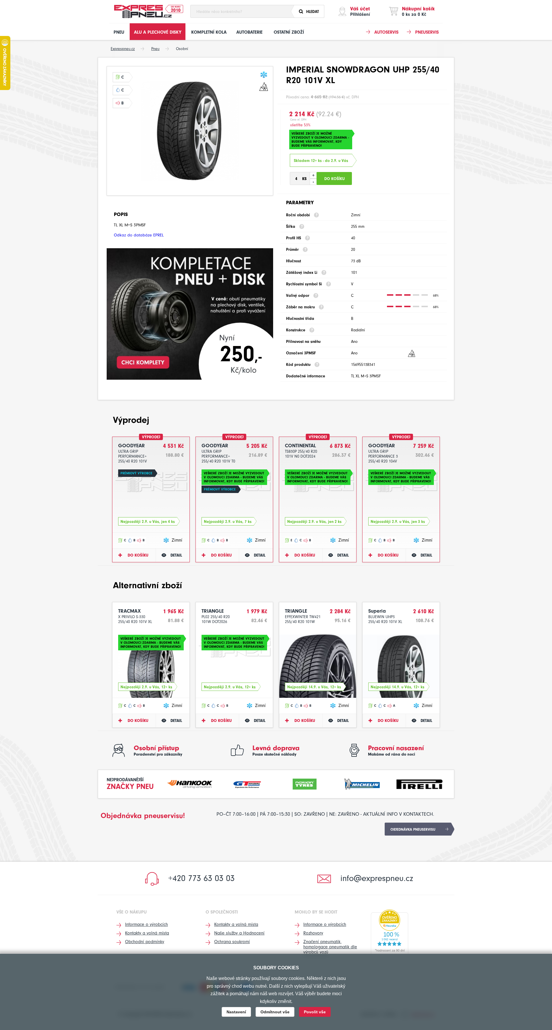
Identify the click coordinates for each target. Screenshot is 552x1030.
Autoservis (386, 32)
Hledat (312, 11)
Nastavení (236, 1012)
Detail (176, 555)
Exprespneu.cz (123, 48)
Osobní (182, 48)
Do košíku (138, 555)
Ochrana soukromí (232, 941)
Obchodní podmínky (144, 941)
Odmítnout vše (275, 1012)
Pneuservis (427, 32)
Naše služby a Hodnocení (239, 933)
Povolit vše (315, 1012)
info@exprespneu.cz (376, 878)
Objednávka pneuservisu (412, 829)
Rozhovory (313, 933)
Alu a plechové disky (157, 32)
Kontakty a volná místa (147, 933)
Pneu (119, 32)
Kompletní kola (209, 32)
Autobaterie (249, 32)
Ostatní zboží (289, 32)
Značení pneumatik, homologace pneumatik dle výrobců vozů (330, 947)
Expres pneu (143, 11)
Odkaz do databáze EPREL (139, 235)
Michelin (362, 783)
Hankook (190, 783)
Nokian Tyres (305, 783)
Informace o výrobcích (146, 924)
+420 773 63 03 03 (201, 878)
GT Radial (247, 783)
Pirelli (419, 783)
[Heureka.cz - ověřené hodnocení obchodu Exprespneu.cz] (389, 932)
